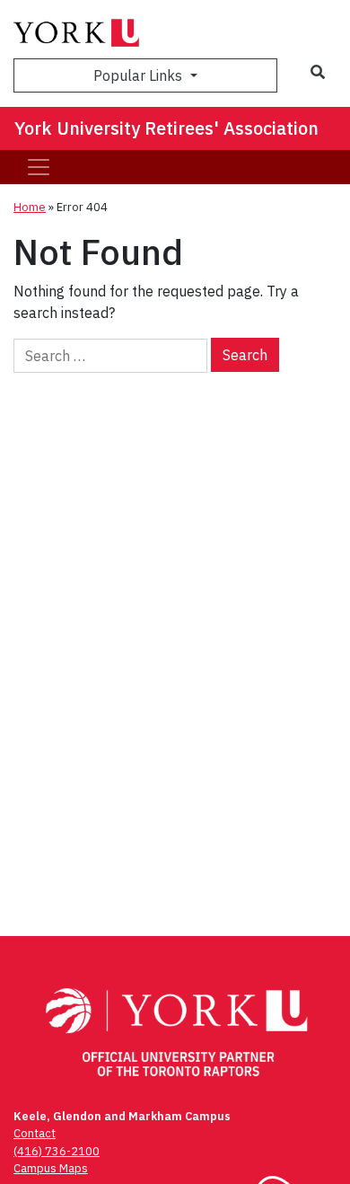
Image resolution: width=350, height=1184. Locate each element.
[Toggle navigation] (38, 167)
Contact (34, 1133)
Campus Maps (50, 1168)
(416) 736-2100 (56, 1151)
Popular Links (139, 75)
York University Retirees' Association (166, 128)
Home (29, 207)
